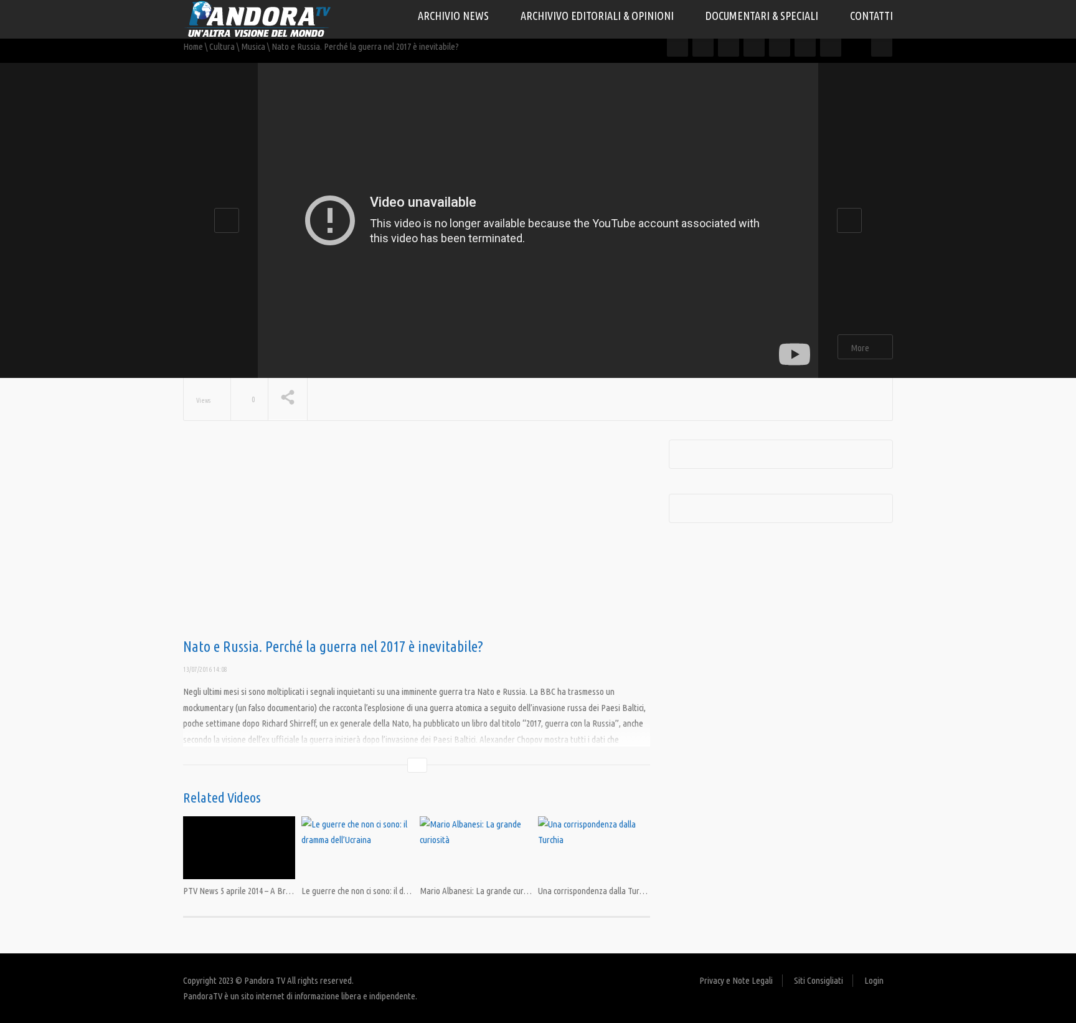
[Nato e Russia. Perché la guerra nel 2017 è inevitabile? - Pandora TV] (258, 18)
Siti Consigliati (818, 980)
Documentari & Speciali (763, 15)
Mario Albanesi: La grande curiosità (481, 890)
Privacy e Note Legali (736, 980)
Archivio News (454, 15)
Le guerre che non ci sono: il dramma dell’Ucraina (385, 890)
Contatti (871, 15)
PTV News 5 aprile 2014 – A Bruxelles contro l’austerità (277, 890)
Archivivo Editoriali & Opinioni (598, 15)
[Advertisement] (416, 539)
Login (874, 980)
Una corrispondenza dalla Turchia (595, 890)
